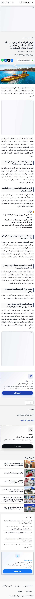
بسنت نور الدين (30, 51)
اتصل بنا (20, 591)
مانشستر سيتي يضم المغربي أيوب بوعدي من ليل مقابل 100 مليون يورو (17, 546)
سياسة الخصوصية (27, 586)
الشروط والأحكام (7, 586)
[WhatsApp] (2, 60)
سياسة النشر (29, 591)
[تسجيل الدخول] (2, 2)
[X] (8, 60)
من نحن (17, 586)
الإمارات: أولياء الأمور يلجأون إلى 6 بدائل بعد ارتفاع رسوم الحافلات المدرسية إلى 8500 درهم (18, 528)
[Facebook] (11, 60)
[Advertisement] (17, 18)
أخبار (24, 37)
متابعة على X (17, 446)
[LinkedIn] (5, 60)
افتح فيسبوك (17, 571)
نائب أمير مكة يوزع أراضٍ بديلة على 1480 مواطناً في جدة (18, 534)
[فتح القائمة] (32, 2)
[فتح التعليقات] (27, 402)
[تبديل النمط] (13, 2)
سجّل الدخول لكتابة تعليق (27, 420)
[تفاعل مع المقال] (31, 402)
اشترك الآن (17, 393)
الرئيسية (29, 37)
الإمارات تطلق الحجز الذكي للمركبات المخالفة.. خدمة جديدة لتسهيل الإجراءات (18, 522)
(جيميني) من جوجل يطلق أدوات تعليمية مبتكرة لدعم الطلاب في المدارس (18, 540)
